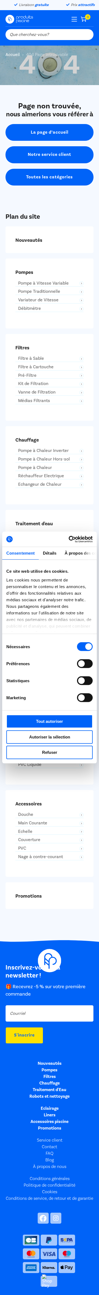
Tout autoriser (49, 721)
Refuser (49, 752)
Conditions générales (50, 1178)
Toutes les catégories (49, 177)
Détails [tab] (49, 553)
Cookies (49, 1192)
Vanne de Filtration (37, 392)
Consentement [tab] (20, 553)
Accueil (13, 54)
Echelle (25, 831)
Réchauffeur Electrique (41, 476)
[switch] (85, 663)
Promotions (49, 1128)
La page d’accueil (49, 132)
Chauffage (49, 1083)
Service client (49, 1140)
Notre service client (49, 154)
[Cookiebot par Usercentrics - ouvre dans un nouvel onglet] (70, 539)
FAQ (49, 1153)
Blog (49, 1160)
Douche (25, 814)
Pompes (49, 1070)
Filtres (49, 1076)
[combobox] (50, 34)
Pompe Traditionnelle (39, 291)
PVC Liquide (30, 764)
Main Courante (32, 823)
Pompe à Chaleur (35, 467)
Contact (49, 1147)
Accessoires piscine (49, 1121)
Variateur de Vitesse (38, 300)
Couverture (29, 840)
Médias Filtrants (34, 400)
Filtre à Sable (31, 358)
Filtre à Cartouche (36, 367)
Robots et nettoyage (49, 1096)
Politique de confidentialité (49, 1185)
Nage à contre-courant (40, 857)
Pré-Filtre (27, 375)
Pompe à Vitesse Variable (43, 283)
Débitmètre (29, 308)
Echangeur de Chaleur (40, 484)
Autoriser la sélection (49, 737)
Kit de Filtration (33, 383)
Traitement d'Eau (49, 1089)
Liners (50, 1115)
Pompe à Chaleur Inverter (43, 450)
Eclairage (50, 1108)
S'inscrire (24, 1035)
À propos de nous (49, 1166)
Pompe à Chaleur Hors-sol (44, 459)
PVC (22, 848)
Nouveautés (50, 1063)
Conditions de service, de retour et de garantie (49, 1198)
